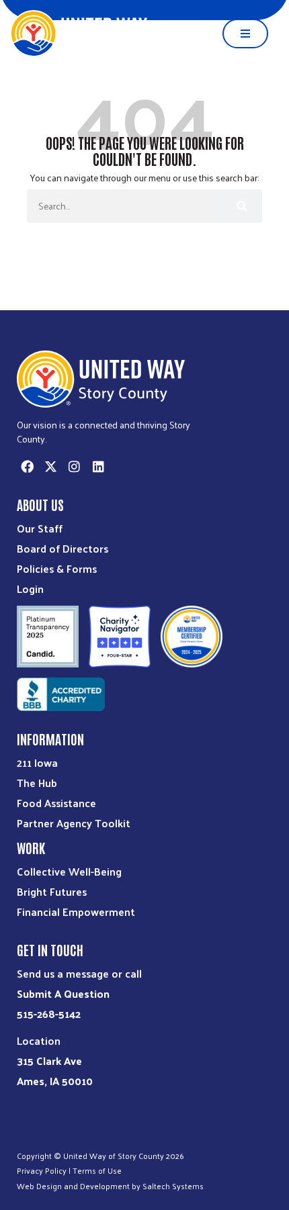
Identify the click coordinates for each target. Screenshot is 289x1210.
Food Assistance (56, 802)
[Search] (241, 206)
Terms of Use (97, 1170)
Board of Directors (62, 548)
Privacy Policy (42, 1170)
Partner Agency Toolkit (73, 823)
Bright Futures (52, 891)
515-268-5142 (49, 1013)
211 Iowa (37, 762)
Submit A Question (63, 993)
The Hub (37, 782)
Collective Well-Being (69, 871)
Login (30, 588)
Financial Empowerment (76, 911)
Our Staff (40, 528)
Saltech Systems (173, 1185)
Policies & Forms (57, 568)
